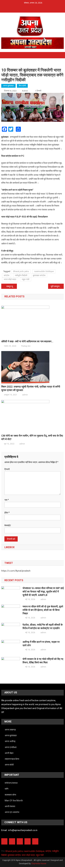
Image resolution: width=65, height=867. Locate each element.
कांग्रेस (6, 275)
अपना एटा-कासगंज (12, 812)
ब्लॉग (6, 788)
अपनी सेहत (9, 753)
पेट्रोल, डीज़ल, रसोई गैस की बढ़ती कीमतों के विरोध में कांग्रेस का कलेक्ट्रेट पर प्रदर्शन (43, 626)
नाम (6, 500)
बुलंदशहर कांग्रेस (39, 275)
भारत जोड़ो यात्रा (10, 279)
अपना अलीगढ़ (10, 741)
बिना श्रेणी (22, 86)
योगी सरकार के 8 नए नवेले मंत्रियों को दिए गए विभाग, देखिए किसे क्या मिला (43, 661)
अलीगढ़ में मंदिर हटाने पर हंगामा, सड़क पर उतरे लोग (41, 643)
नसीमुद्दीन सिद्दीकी (21, 275)
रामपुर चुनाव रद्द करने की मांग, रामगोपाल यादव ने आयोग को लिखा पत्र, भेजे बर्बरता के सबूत (11, 286)
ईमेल (7, 512)
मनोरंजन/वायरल (11, 783)
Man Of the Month (14, 800)
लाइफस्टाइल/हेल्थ (12, 759)
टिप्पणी (7, 469)
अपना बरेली (9, 764)
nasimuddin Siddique (44, 271)
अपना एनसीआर (11, 747)
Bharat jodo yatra (21, 271)
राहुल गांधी (25, 279)
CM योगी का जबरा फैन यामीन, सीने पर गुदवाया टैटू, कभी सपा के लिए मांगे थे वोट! (32, 437)
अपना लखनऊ (10, 729)
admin (25, 91)
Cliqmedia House (38, 863)
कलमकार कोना (10, 794)
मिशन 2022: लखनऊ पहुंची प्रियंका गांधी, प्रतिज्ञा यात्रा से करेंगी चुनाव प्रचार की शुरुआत (30, 388)
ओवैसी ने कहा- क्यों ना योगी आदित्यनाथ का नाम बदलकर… (27, 341)
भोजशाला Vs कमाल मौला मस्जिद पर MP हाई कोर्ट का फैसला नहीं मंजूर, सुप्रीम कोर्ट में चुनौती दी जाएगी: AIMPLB (43, 592)
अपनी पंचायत (10, 806)
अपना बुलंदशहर (8, 86)
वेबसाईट (7, 525)
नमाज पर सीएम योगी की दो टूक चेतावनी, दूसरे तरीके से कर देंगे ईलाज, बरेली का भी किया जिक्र (43, 610)
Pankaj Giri (25, 346)
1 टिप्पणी (38, 91)
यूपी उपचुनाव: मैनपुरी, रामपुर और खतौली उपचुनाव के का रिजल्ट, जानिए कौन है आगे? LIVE (57, 286)
